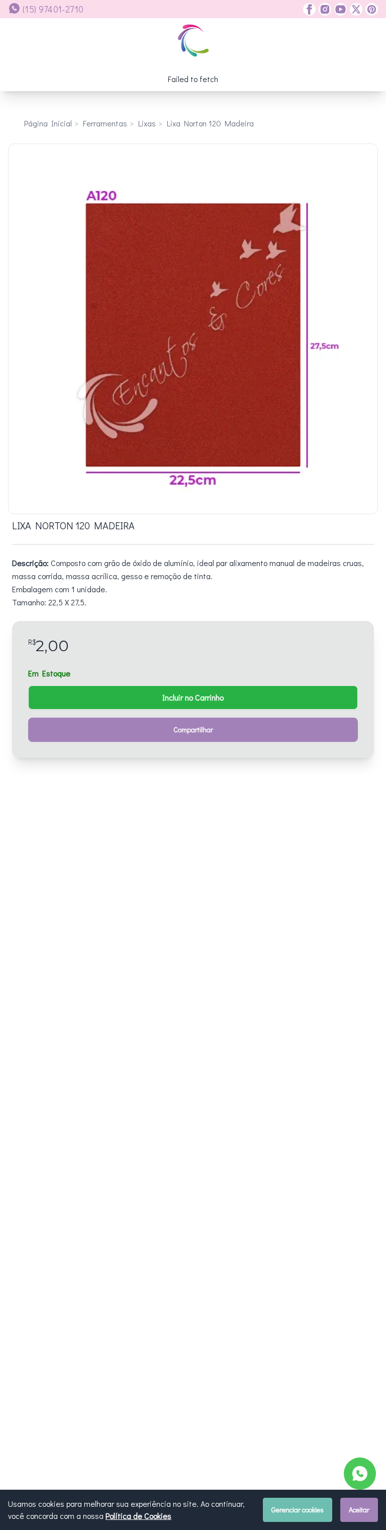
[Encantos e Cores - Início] (193, 40)
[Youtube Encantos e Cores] (339, 9)
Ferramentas (105, 123)
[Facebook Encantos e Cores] (309, 9)
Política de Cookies (138, 1515)
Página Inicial (48, 123)
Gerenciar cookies (297, 1509)
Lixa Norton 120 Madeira (210, 123)
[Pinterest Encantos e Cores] (370, 9)
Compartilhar (193, 729)
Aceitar (359, 1509)
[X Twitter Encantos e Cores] (354, 9)
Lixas (147, 123)
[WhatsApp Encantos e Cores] (360, 1473)
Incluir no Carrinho (193, 697)
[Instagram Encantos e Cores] (323, 9)
